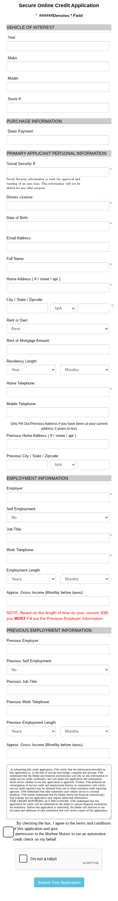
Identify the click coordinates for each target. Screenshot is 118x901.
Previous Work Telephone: (28, 702)
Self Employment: (21, 509)
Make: (12, 58)
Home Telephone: (21, 383)
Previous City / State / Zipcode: (33, 456)
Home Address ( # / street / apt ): (34, 279)
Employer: (15, 488)
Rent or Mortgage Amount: (28, 340)
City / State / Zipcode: (25, 299)
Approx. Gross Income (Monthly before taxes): (45, 592)
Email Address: (19, 238)
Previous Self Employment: (29, 661)
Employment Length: (24, 570)
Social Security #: (21, 163)
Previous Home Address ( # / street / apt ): (42, 435)
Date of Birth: (18, 218)
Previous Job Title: (22, 681)
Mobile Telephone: (22, 404)
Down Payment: (20, 131)
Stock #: (14, 99)
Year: (11, 37)
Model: (13, 78)
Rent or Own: (17, 320)
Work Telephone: (20, 550)
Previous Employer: (23, 640)
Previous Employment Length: (32, 722)
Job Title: (14, 529)
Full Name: (16, 259)
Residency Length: (22, 361)
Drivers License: (20, 197)
